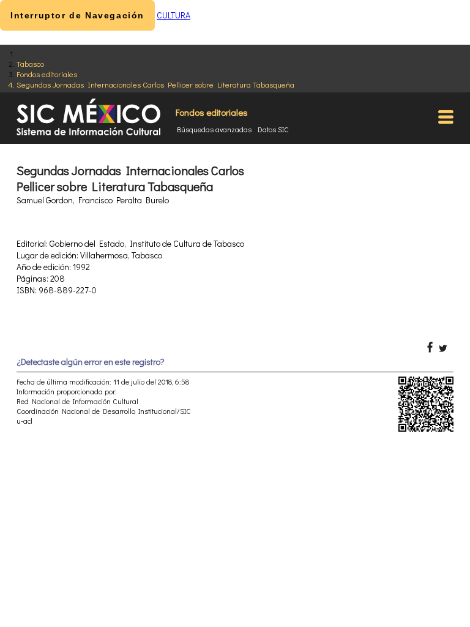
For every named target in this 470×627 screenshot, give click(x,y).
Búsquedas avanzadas (214, 129)
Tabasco (30, 63)
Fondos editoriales (47, 74)
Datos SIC (273, 129)
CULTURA (173, 15)
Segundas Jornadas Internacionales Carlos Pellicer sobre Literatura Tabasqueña (155, 84)
